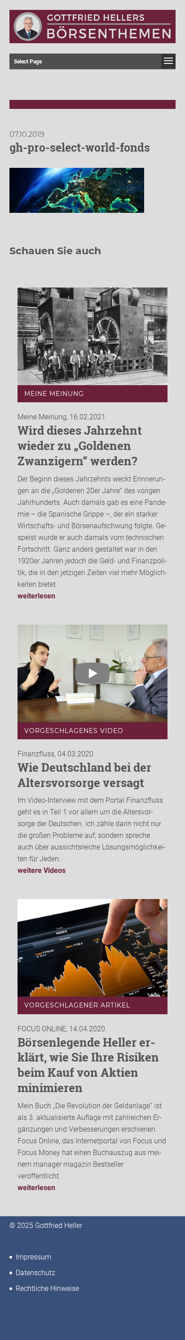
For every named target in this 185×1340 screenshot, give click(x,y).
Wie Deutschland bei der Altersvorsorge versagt (84, 775)
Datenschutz (35, 1272)
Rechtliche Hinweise (47, 1288)
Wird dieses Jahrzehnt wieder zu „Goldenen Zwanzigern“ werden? (80, 445)
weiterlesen (36, 596)
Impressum (33, 1257)
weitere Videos (42, 870)
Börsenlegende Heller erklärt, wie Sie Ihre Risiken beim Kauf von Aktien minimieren (88, 1064)
